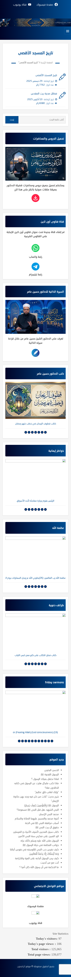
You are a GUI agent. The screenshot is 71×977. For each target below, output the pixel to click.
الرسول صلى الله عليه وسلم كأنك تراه (40, 840)
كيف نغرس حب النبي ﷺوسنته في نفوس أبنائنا (34, 849)
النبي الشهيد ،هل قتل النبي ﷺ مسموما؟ (38, 809)
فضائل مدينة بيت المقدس (44, 93)
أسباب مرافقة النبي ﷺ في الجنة (42, 822)
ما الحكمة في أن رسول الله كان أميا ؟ (39, 867)
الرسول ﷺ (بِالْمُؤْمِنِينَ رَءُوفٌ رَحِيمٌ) (41, 805)
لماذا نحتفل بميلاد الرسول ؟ (45, 778)
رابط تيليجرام (35, 274)
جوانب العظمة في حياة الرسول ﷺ (41, 844)
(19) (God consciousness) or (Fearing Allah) (35, 732)
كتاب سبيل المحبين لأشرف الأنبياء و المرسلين (36, 831)
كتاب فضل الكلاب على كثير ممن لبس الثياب (35, 655)
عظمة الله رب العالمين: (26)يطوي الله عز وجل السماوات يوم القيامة (35, 577)
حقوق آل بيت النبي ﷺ (47, 827)
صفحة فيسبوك (35, 906)
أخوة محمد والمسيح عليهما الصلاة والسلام (37, 818)
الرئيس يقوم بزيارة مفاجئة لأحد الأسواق (35, 500)
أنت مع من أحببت (49, 862)
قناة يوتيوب (35, 922)
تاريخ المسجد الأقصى (46, 75)
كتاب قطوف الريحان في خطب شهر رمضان (35, 423)
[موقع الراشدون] (35, 22)
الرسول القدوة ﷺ (50, 774)
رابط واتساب (35, 256)
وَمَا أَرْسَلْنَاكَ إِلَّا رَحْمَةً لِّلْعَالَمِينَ (44, 853)
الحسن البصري (51, 770)
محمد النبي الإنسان (49, 814)
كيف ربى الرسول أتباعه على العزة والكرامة (37, 858)
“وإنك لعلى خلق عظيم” (47, 791)
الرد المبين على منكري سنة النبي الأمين (38, 836)
